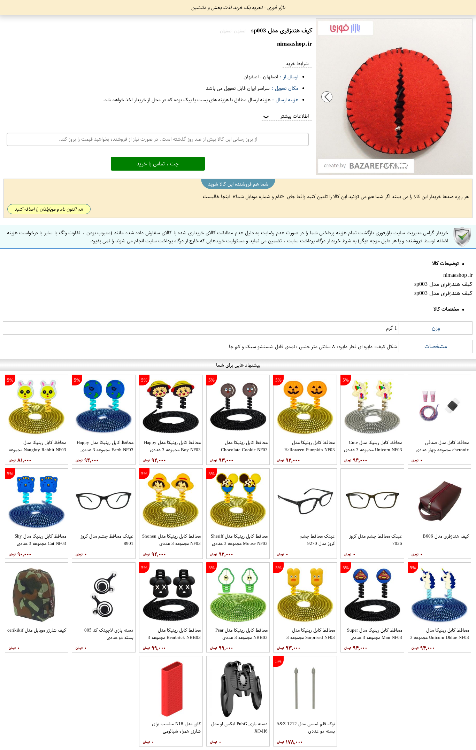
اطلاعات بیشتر (285, 116)
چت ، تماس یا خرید (158, 163)
